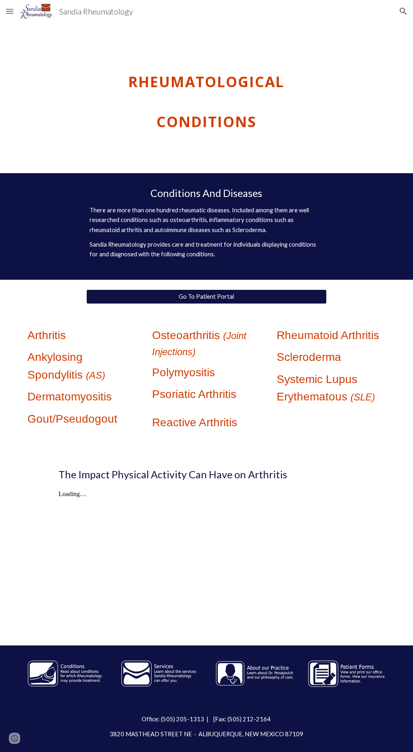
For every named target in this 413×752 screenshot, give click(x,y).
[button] (9, 11)
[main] (206, 98)
